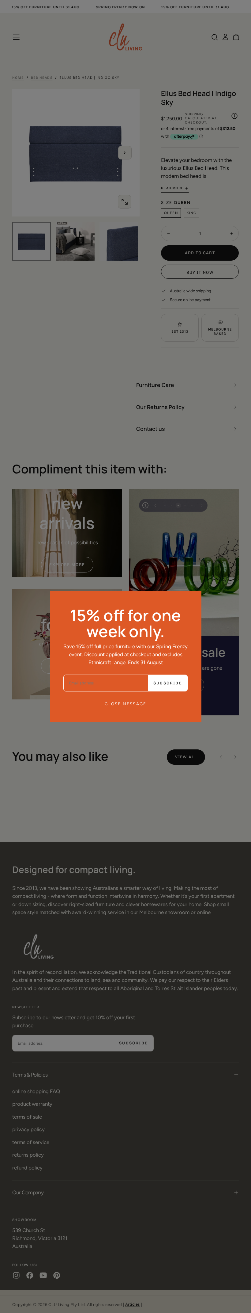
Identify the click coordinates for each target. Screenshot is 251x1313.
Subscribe (167, 683)
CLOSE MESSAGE (126, 703)
